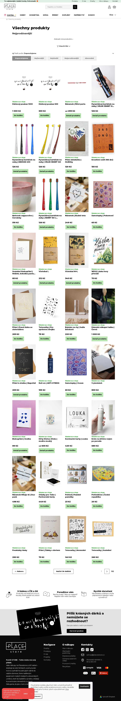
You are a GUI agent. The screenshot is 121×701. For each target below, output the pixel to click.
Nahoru (20, 571)
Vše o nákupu (103, 1)
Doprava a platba (68, 656)
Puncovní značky (69, 663)
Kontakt (115, 1)
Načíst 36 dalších (63, 571)
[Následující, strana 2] (106, 571)
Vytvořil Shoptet (109, 697)
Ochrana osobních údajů (69, 660)
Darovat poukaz (77, 631)
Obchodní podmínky (66, 652)
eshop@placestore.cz (96, 655)
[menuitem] (11, 15)
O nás (84, 1)
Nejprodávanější (72, 58)
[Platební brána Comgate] (96, 668)
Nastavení (36, 696)
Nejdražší (54, 58)
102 (112, 571)
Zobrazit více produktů (63, 39)
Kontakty (47, 660)
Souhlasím (84, 686)
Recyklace (66, 666)
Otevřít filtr (63, 46)
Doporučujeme (21, 58)
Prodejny (75, 1)
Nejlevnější (39, 58)
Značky (92, 1)
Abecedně (89, 58)
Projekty (47, 657)
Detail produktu (73, 116)
